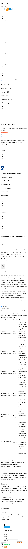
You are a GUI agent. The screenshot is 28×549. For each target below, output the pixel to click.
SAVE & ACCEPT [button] (5, 521)
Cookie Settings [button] (5, 263)
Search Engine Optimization (17, 25)
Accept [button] (12, 263)
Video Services (14, 45)
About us (6, 199)
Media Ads (13, 38)
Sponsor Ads (13, 49)
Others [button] (2, 510)
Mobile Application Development (13, 233)
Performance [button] (4, 469)
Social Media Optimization (17, 29)
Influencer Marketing (15, 40)
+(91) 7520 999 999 (6, 2)
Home (5, 14)
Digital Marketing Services (17, 23)
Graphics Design (14, 47)
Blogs (5, 201)
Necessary (5, 306)
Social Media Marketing (16, 31)
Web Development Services (11, 231)
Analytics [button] (3, 482)
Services (9, 42)
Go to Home (4, 132)
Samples (9, 64)
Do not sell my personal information (10, 261)
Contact (6, 75)
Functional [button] (3, 455)
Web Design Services (16, 56)
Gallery (6, 67)
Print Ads (12, 36)
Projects (6, 69)
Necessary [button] (3, 304)
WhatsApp (7, 544)
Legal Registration (15, 51)
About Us (6, 16)
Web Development (15, 58)
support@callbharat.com (19, 2)
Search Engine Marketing (16, 27)
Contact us (6, 205)
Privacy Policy (7, 209)
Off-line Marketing (12, 34)
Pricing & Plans (8, 73)
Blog (5, 71)
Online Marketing (11, 21)
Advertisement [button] (5, 495)
